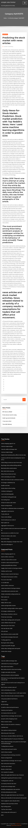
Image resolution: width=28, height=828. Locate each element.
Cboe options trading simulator (9, 730)
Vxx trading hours (5, 499)
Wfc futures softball (7, 411)
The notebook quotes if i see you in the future (12, 739)
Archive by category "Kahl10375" (16, 18)
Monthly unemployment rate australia (10, 789)
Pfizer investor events (6, 721)
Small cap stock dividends (8, 418)
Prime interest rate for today (9, 415)
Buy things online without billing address (11, 465)
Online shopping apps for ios (8, 443)
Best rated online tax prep (7, 471)
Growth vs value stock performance (10, 562)
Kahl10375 (5, 34)
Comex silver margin (6, 651)
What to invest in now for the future (10, 574)
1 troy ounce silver (6, 421)
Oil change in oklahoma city (8, 482)
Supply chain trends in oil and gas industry (11, 568)
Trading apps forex (6, 640)
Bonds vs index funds (6, 769)
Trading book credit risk (7, 780)
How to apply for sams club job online (10, 800)
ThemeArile (13, 825)
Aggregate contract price (7, 511)
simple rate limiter (8, 2)
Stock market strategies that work (9, 637)
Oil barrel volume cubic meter (8, 502)
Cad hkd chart (4, 727)
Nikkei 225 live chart (6, 602)
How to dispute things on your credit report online (13, 693)
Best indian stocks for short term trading (11, 669)
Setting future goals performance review (11, 778)
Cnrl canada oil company (7, 772)
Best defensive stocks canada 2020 (9, 634)
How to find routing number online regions (11, 608)
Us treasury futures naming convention (10, 755)
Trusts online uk (5, 514)
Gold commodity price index (8, 476)
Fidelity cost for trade (6, 571)
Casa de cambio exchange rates (9, 449)
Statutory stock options (7, 710)
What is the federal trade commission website (12, 479)
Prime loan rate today (6, 617)
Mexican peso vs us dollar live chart (10, 533)
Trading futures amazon (7, 746)
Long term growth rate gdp (8, 645)
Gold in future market (6, 752)
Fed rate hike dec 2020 (6, 628)
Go (24, 399)
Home (5, 18)
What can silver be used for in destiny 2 (10, 724)
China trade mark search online (9, 749)
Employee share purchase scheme (9, 803)
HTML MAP (19, 825)
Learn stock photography (7, 494)
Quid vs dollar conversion (7, 556)
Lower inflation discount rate (8, 622)
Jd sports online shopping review (9, 718)
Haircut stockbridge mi (7, 544)
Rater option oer (5, 522)
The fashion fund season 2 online (9, 577)
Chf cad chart (4, 631)
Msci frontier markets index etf (8, 687)
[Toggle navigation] (25, 2)
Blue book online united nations (9, 468)
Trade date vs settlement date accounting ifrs (12, 508)
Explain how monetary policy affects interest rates (13, 455)
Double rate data (5, 485)
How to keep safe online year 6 (8, 812)
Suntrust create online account (8, 559)
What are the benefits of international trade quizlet (14, 798)
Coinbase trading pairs (6, 491)
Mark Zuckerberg (8, 46)
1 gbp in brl (4, 701)
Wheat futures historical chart (8, 474)
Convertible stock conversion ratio (9, 591)
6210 (2, 815)
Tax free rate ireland (6, 766)
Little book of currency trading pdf (9, 663)
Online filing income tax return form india (11, 462)
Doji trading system (6, 806)
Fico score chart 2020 (6, 579)
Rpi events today (5, 538)
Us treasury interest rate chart (8, 713)
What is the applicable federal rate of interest (12, 775)
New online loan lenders (7, 666)
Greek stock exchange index (8, 786)
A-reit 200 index (5, 582)
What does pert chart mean (8, 625)
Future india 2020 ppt (6, 517)
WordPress (17, 823)
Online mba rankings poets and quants (10, 620)
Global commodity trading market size (10, 594)
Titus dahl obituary (7, 424)
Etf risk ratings (4, 704)
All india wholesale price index (8, 792)
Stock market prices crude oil (8, 520)
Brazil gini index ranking (7, 642)
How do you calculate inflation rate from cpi (12, 736)
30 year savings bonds (6, 505)
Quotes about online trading (8, 488)
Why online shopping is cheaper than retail (11, 541)
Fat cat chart (4, 599)
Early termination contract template (10, 675)
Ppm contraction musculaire (8, 763)
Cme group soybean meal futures (9, 698)
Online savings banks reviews (8, 605)
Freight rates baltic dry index (8, 672)
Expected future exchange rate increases (11, 716)
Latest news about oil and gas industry (10, 588)
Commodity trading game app (8, 497)
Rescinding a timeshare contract (9, 614)
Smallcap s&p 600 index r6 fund (9, 565)
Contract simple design (7, 446)
